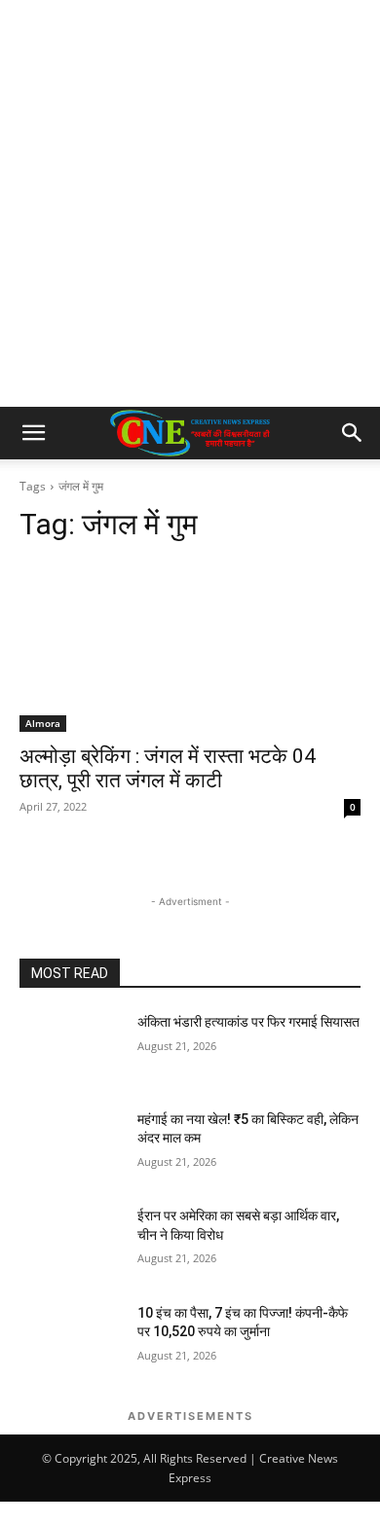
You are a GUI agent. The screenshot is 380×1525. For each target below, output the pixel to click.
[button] (33, 433)
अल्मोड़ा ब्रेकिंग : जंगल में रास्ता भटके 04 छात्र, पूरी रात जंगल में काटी (167, 768)
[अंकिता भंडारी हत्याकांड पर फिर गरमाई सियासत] (70, 1049)
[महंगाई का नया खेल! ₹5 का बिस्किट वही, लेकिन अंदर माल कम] (70, 1146)
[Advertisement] (190, 207)
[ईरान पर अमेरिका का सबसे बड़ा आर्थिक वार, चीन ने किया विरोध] (70, 1243)
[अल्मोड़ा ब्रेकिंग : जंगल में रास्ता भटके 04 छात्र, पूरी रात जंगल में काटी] (190, 647)
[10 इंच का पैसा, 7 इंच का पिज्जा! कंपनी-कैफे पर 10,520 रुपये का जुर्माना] (70, 1340)
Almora (42, 723)
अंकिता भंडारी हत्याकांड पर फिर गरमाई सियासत (248, 1022)
